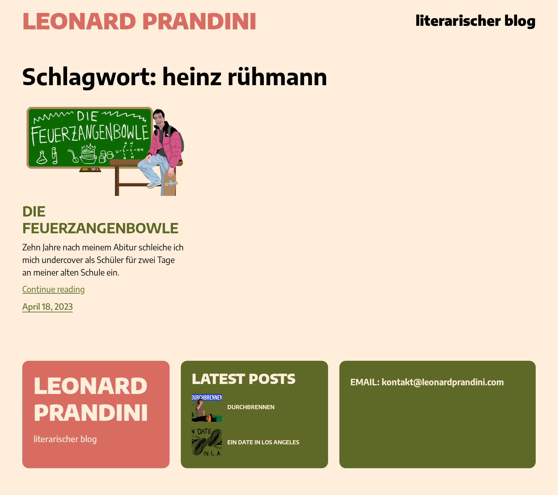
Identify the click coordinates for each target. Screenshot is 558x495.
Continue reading (53, 289)
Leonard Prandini (139, 20)
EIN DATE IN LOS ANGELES (263, 442)
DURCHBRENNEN (250, 407)
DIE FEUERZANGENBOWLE (100, 220)
